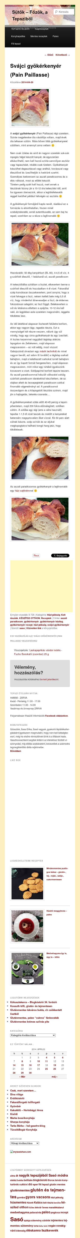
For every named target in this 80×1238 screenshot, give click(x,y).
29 (22, 1072)
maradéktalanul (56, 1207)
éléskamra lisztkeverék (42, 1230)
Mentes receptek (39, 36)
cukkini (23, 1184)
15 (22, 1065)
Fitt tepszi (16, 43)
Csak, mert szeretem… (23, 1090)
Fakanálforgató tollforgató (25, 1102)
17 (38, 1065)
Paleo (56, 36)
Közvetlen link (34, 628)
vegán (52, 1225)
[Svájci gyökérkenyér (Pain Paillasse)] (40, 107)
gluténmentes (20, 1190)
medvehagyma (19, 1212)
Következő (63, 54)
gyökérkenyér (31, 621)
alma (12, 1175)
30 (30, 1072)
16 (30, 1065)
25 (46, 1068)
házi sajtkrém (22, 490)
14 (14, 1065)
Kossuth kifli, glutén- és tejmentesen (31, 1006)
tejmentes (57, 1220)
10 (38, 1061)
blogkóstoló (40, 1180)
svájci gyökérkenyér (58, 624)
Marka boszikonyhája (22, 1118)
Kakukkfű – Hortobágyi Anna (26, 1110)
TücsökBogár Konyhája (23, 1129)
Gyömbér (15, 1106)
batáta (20, 1180)
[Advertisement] (41, 586)
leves (45, 1207)
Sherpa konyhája (20, 1122)
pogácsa (55, 1212)
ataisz (13, 1180)
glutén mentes (57, 1184)
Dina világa (16, 1094)
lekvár (38, 1207)
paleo (46, 1212)
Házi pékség (53, 614)
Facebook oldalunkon (56, 715)
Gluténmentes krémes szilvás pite (29, 1021)
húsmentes (18, 1202)
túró (46, 1225)
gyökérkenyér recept (21, 624)
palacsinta (35, 1212)
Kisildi (14, 1114)
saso (22, 628)
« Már (22, 1076)
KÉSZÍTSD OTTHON (29, 618)
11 (46, 1061)
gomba (21, 1197)
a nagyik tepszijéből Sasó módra (42, 1175)
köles (31, 1207)
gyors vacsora (37, 1196)
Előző (49, 54)
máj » (54, 1076)
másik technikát (48, 351)
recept (64, 1212)
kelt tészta (48, 1202)
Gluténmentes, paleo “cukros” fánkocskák (34, 1017)
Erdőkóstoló (17, 1098)
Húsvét (30, 1202)
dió (30, 1184)
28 (14, 1072)
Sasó (16, 1219)
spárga (27, 1220)
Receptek (46, 618)
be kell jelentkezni (49, 679)
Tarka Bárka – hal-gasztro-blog (27, 1125)
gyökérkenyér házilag (51, 621)
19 (54, 1065)
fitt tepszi (44, 1184)
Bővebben (15, 751)
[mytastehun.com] (20, 1151)
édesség (21, 1230)
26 (54, 1068)
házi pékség (40, 624)
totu (41, 1225)
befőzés (28, 1180)
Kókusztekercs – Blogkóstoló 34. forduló (33, 1002)
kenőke (57, 1202)
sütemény (36, 1220)
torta (36, 1225)
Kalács (38, 1202)
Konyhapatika (18, 36)
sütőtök (46, 1220)
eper (35, 1184)
